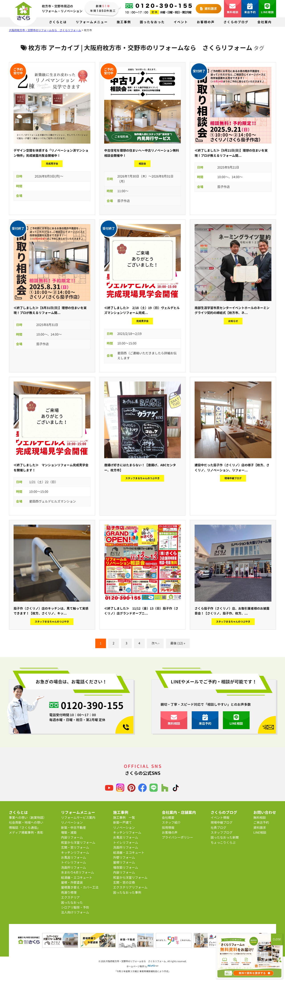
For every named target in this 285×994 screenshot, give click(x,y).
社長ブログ (218, 827)
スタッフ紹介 (171, 822)
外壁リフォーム (124, 857)
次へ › (155, 643)
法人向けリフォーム (75, 912)
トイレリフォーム (73, 862)
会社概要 (168, 817)
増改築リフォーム (125, 867)
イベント (181, 22)
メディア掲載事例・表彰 (26, 832)
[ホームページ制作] (153, 966)
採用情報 (168, 827)
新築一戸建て (122, 822)
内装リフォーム (72, 837)
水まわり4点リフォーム (77, 872)
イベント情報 (220, 817)
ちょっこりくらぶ (223, 842)
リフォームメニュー (92, 22)
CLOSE (277, 939)
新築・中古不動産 (73, 827)
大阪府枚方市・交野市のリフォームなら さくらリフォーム (136, 961)
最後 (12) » (177, 643)
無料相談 (233, 12)
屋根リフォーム (124, 862)
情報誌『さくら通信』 (24, 827)
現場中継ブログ (221, 822)
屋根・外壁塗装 (72, 882)
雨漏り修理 (69, 892)
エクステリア (70, 897)
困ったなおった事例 (127, 892)
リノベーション (72, 822)
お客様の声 (206, 22)
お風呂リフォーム (73, 857)
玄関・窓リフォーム (75, 847)
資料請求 (210, 8)
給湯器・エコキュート (76, 877)
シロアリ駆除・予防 (75, 907)
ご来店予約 (261, 822)
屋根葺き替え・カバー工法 (79, 887)
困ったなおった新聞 (225, 837)
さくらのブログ (236, 22)
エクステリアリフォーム (130, 887)
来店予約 (250, 12)
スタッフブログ (221, 832)
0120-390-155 (92, 705)
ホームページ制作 (135, 966)
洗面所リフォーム (73, 867)
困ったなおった (152, 22)
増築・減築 (69, 832)
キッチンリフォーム (75, 852)
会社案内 (264, 22)
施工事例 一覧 (124, 817)
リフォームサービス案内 (78, 817)
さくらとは (58, 22)
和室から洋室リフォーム (78, 842)
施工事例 (124, 22)
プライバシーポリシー (177, 837)
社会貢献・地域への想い (26, 822)
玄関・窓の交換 (124, 882)
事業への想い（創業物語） (27, 817)
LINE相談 (267, 12)
